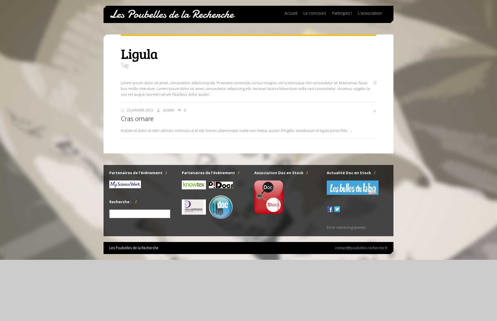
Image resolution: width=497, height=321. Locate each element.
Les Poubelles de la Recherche (171, 14)
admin (168, 110)
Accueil (290, 13)
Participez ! (342, 13)
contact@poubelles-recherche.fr (361, 248)
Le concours (314, 13)
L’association (370, 13)
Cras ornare (137, 118)
